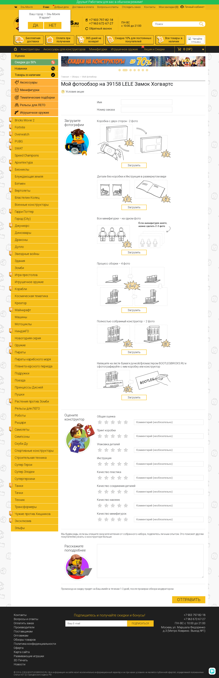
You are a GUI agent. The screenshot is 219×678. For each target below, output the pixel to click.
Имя (99, 102)
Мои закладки (168, 7)
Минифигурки (98, 49)
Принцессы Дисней (29, 387)
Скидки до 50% (25, 62)
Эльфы (20, 528)
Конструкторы (30, 49)
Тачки (19, 493)
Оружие (20, 345)
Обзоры (75, 77)
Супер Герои (23, 464)
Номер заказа (106, 109)
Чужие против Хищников (33, 514)
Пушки (19, 394)
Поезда (20, 380)
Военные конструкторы (32, 204)
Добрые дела (61, 7)
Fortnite (20, 127)
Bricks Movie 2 (24, 120)
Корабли (21, 289)
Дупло (19, 247)
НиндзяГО (22, 331)
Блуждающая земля (29, 176)
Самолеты (22, 429)
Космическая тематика (31, 296)
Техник (20, 500)
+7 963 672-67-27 (101, 23)
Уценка (20, 56)
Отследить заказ (131, 7)
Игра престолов (26, 275)
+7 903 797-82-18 (101, 20)
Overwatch (22, 134)
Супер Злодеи (24, 471)
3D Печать (21, 660)
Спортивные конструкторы (34, 450)
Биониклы (22, 169)
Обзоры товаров (25, 639)
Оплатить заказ (24, 623)
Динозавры (23, 233)
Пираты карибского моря (33, 359)
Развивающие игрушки (29, 656)
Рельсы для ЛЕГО (27, 408)
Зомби (19, 268)
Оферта (18, 648)
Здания (20, 261)
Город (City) (23, 218)
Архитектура (24, 162)
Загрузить (134, 165)
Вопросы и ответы (107, 7)
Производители (24, 627)
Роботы (20, 415)
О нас (46, 7)
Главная (65, 77)
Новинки (21, 68)
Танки (19, 486)
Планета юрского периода (33, 366)
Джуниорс (22, 225)
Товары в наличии (27, 75)
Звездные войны (27, 254)
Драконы (21, 240)
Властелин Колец (27, 197)
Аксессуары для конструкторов (64, 49)
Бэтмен (20, 183)
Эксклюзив (23, 521)
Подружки (22, 373)
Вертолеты (22, 190)
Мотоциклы (23, 324)
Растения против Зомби (32, 401)
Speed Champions (27, 155)
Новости (19, 664)
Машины (21, 317)
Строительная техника (31, 457)
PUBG (19, 141)
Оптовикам (21, 635)
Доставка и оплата (83, 7)
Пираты (20, 352)
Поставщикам (23, 631)
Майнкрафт (23, 310)
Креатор (21, 303)
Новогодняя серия (28, 338)
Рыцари (20, 422)
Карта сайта (22, 652)
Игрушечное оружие (124, 49)
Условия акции (73, 91)
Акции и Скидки (154, 49)
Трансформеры (26, 507)
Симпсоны (22, 436)
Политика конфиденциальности (35, 643)
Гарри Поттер (24, 211)
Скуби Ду (21, 443)
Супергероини (25, 479)
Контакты (149, 7)
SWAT (19, 148)
